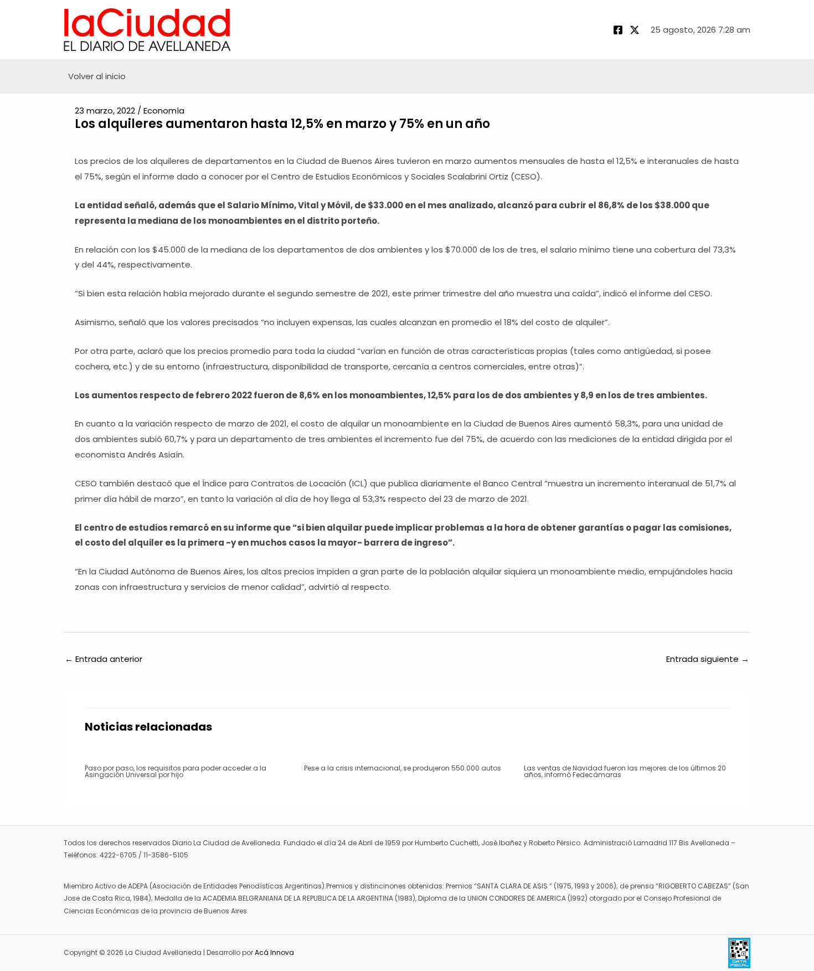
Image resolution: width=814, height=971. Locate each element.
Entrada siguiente (707, 659)
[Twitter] (635, 30)
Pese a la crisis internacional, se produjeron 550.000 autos (402, 768)
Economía (163, 110)
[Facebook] (618, 30)
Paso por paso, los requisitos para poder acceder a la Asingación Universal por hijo (175, 771)
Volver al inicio (97, 76)
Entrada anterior (103, 659)
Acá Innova (274, 952)
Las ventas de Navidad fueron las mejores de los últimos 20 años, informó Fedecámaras (625, 771)
